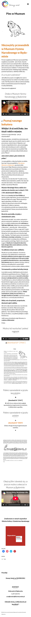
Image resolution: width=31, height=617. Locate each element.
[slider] (27, 338)
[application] (15, 108)
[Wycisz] (25, 114)
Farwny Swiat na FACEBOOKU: (15, 578)
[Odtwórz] (3, 114)
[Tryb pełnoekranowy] (27, 114)
